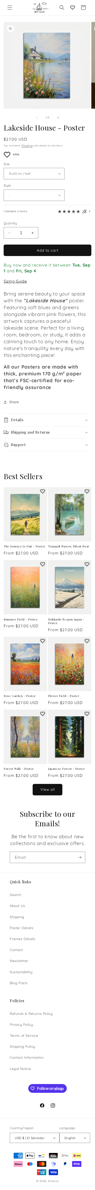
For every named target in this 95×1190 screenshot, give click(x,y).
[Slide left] (36, 117)
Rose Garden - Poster (20, 696)
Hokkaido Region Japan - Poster (66, 621)
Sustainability (21, 972)
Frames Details (22, 939)
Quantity (10, 223)
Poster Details (21, 928)
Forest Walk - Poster (19, 769)
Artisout (53, 1181)
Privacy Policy (21, 1024)
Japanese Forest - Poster (66, 769)
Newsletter (19, 961)
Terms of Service (24, 1035)
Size (7, 164)
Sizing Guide (15, 281)
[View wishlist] (72, 7)
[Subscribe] (79, 857)
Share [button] (14, 402)
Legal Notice (20, 1068)
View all (47, 789)
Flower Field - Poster (63, 696)
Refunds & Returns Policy (31, 1013)
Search (15, 895)
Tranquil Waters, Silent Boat (68, 546)
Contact (16, 950)
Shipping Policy (22, 1046)
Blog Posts (19, 983)
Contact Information (27, 1057)
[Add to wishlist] (7, 154)
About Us (17, 906)
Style (7, 185)
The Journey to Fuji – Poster (24, 546)
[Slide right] (58, 117)
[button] (9, 7)
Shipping (27, 145)
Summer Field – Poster (21, 619)
